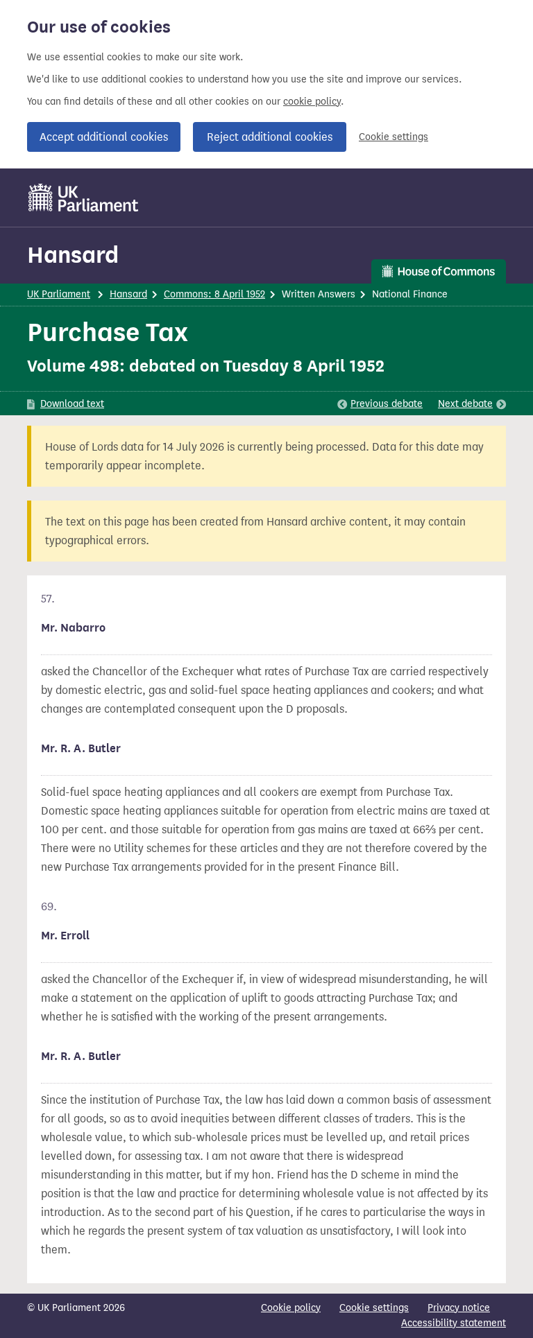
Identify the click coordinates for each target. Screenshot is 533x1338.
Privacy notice (459, 1308)
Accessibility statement (453, 1323)
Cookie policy (291, 1308)
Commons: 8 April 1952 (214, 294)
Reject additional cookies (269, 137)
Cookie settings (393, 137)
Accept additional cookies (104, 137)
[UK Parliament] (83, 197)
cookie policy (312, 101)
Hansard (73, 255)
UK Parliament (58, 294)
